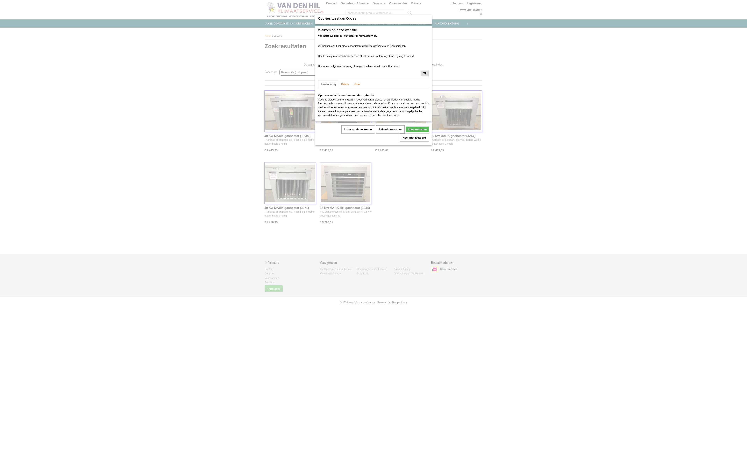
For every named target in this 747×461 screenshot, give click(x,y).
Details (345, 84)
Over (357, 84)
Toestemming (328, 84)
